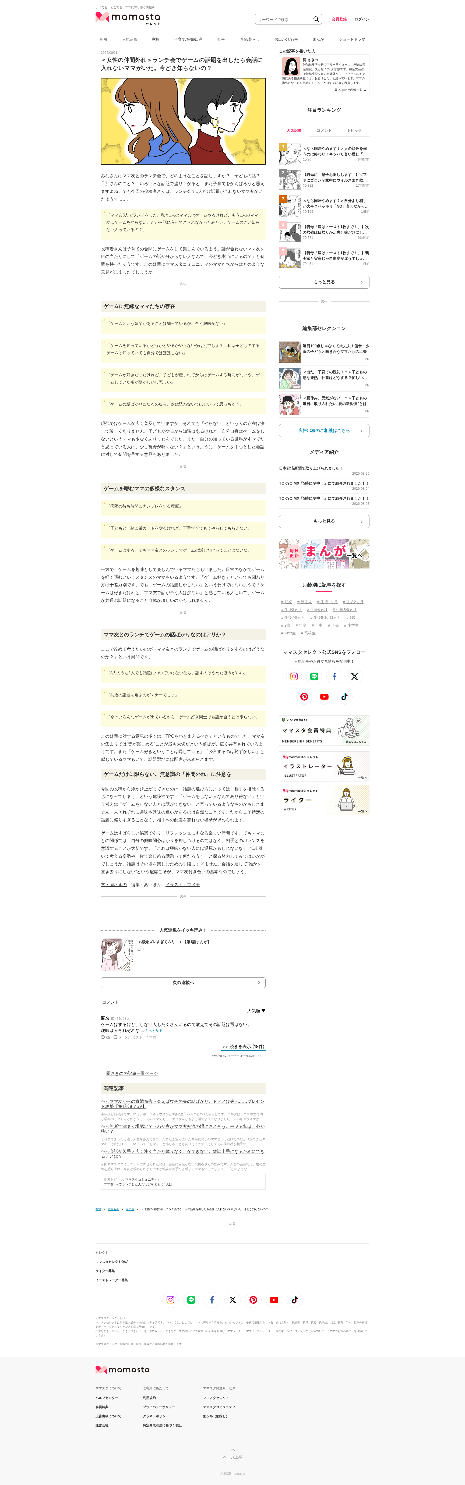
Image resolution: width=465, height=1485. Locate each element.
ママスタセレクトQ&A (112, 1262)
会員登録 (339, 19)
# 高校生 (308, 633)
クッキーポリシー (156, 1416)
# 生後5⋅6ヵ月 (345, 610)
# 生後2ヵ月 (353, 602)
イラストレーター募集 (112, 1280)
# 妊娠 (286, 602)
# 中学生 (288, 633)
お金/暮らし (250, 39)
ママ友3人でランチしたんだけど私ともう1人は (138, 1184)
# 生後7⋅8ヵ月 (293, 617)
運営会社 (102, 1425)
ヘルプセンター (107, 1397)
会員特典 (102, 1407)
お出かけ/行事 (286, 39)
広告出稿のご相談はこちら (324, 430)
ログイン (361, 19)
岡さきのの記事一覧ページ (132, 1073)
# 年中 (317, 625)
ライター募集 (105, 1271)
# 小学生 (351, 625)
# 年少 (301, 625)
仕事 (221, 39)
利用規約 (149, 1397)
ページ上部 (232, 1457)
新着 (103, 39)
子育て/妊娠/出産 (188, 39)
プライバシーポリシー (159, 1407)
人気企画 (129, 39)
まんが (318, 39)
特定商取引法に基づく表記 (162, 1425)
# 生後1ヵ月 (327, 602)
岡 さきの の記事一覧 (350, 89)
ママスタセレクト (216, 1397)
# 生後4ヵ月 (317, 610)
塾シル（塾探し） (216, 1416)
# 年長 (333, 625)
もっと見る (324, 281)
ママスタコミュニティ (141, 1179)
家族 (156, 39)
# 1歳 (350, 617)
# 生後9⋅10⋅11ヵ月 (325, 617)
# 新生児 (304, 602)
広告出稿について (108, 1416)
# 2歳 (285, 625)
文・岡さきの (114, 884)
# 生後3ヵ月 (291, 610)
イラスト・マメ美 (182, 884)
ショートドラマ (352, 39)
